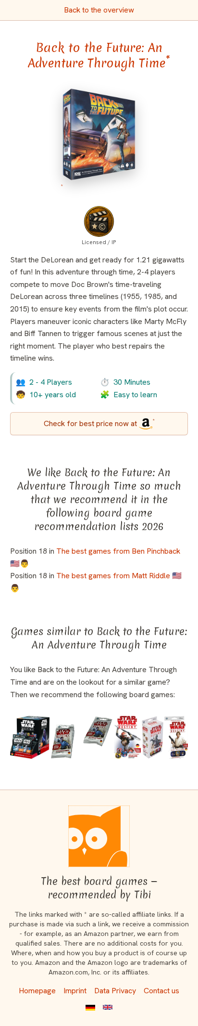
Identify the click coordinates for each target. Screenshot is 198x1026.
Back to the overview (99, 10)
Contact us (161, 991)
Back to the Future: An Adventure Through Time (99, 55)
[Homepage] (99, 836)
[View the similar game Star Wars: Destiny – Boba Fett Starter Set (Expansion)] (153, 737)
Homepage (37, 991)
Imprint (75, 991)
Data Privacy (115, 991)
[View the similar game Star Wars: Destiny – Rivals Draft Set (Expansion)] (127, 737)
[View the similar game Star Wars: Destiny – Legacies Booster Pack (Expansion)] (81, 737)
